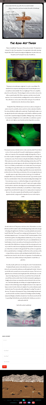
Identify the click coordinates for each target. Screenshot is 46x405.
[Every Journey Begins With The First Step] (6, 1)
